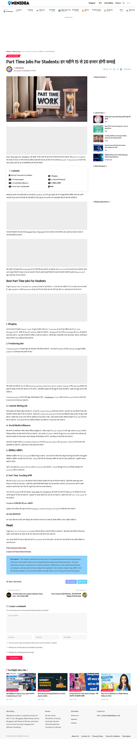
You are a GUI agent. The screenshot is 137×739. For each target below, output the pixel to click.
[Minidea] (18, 3)
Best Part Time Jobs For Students (21, 175)
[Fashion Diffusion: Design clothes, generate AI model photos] (98, 138)
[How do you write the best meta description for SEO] (98, 148)
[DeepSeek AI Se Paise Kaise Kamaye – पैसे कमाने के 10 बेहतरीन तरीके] (84, 682)
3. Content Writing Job (58, 179)
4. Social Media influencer (20, 183)
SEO (106, 121)
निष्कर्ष (51, 186)
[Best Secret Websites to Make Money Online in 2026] (116, 682)
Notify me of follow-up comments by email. (26, 647)
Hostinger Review (52, 721)
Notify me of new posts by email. (21, 652)
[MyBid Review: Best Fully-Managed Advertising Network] (98, 157)
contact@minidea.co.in (110, 715)
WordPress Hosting (52, 718)
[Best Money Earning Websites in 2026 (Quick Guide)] (52, 682)
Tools (106, 140)
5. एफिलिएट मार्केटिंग (56, 183)
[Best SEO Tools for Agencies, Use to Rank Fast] (98, 129)
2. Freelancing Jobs (18, 179)
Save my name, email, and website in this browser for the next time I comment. (33, 643)
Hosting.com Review (53, 727)
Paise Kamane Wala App (16, 548)
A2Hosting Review (52, 724)
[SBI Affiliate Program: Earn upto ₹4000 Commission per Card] (21, 682)
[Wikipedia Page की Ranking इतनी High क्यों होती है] (98, 119)
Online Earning (13, 56)
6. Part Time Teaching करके (20, 186)
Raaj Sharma (20, 68)
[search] (124, 3)
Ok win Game (50, 715)
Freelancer (49, 397)
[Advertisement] (68, 33)
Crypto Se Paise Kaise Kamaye (18, 551)
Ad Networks (108, 160)
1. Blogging (54, 176)
